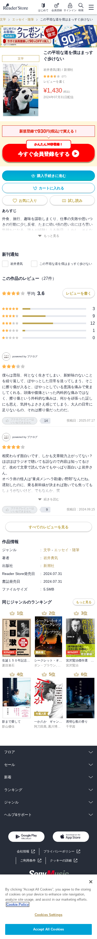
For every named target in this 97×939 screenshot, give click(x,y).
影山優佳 (8, 726)
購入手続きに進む (51, 176)
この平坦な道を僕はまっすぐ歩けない (65, 264)
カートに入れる (51, 188)
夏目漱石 (8, 665)
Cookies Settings (48, 915)
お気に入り (28, 200)
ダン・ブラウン (45, 665)
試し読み (75, 200)
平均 (31, 293)
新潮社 (68, 70)
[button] (63, 860)
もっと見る (51, 236)
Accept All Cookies (48, 929)
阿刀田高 (40, 726)
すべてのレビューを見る (49, 527)
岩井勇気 (16, 264)
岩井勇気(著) (52, 70)
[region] (48, 906)
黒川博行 (54, 726)
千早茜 (70, 726)
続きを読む (51, 499)
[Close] (90, 881)
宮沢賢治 (72, 665)
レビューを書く (54, 81)
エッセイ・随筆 (23, 19)
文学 (21, 58)
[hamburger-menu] (91, 7)
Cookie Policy (17, 904)
